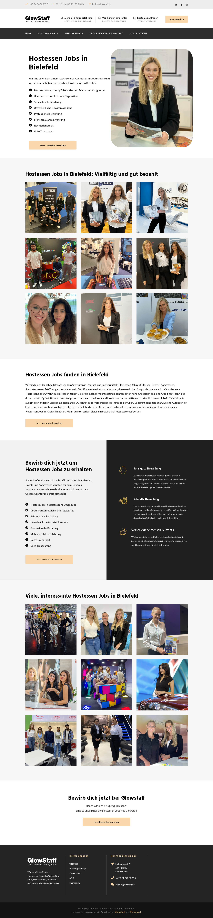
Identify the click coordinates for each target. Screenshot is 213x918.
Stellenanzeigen (74, 33)
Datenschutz (75, 873)
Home (28, 33)
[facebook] (181, 4)
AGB (71, 878)
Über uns (73, 863)
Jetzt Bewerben (138, 33)
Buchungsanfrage (78, 868)
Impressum (74, 883)
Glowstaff (120, 912)
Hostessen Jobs (46, 33)
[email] (176, 4)
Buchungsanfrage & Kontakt (106, 33)
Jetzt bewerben (176, 19)
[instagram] (187, 4)
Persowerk (135, 912)
